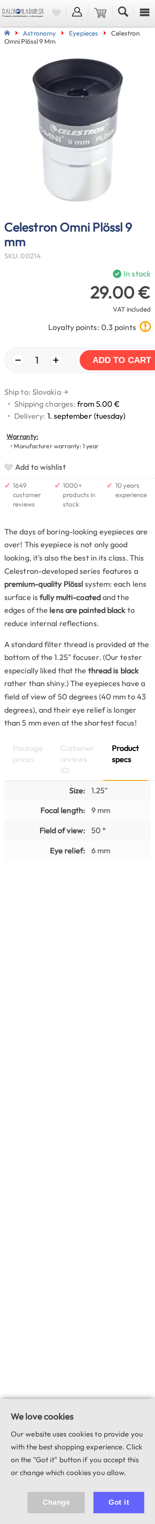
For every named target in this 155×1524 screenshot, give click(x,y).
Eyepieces (83, 33)
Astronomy (39, 33)
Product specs (126, 753)
